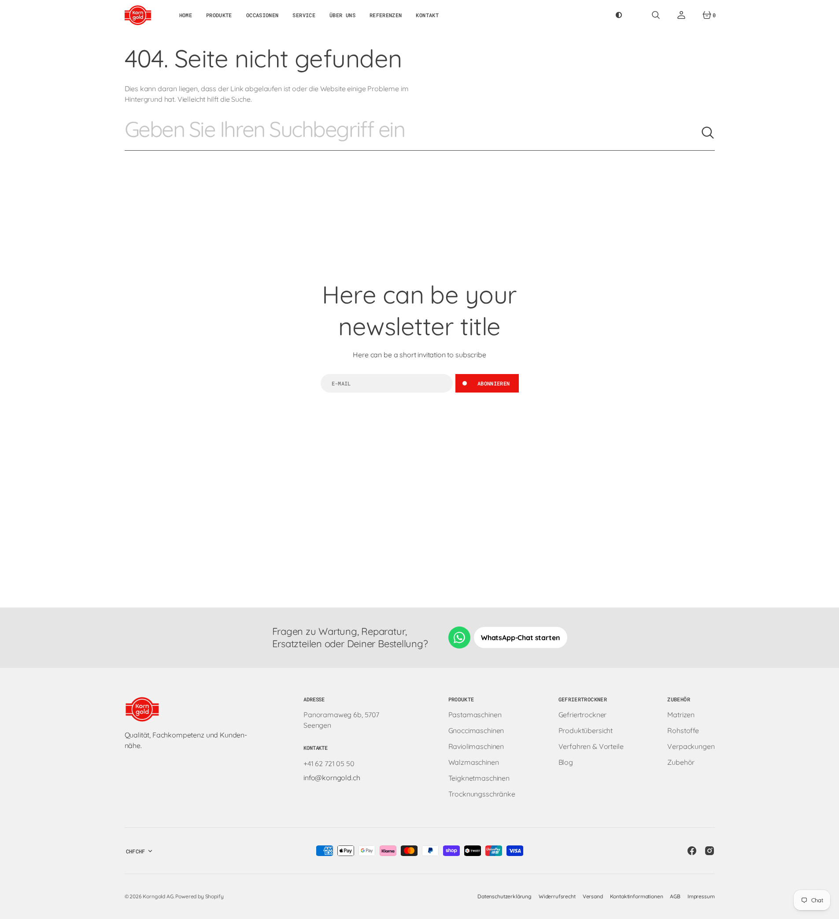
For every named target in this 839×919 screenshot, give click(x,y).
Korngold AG (158, 896)
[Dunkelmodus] (619, 15)
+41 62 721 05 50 (328, 763)
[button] (656, 15)
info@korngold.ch (331, 777)
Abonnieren (493, 383)
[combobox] (413, 132)
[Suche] (708, 133)
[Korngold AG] (138, 15)
